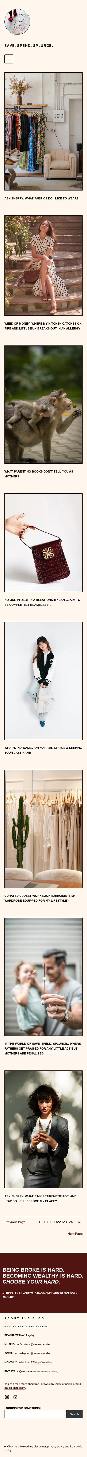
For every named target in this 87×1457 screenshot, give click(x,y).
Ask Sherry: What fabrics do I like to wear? (41, 198)
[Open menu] (8, 58)
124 (70, 1222)
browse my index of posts (56, 1383)
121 (52, 1222)
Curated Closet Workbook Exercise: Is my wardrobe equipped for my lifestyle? (40, 898)
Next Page (75, 1234)
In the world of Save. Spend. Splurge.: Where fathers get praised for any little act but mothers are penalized (42, 1048)
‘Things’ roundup (42, 1362)
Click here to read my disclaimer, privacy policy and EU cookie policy (43, 1448)
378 (80, 1222)
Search (74, 1414)
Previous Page (14, 1222)
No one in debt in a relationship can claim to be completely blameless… (42, 602)
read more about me (27, 1383)
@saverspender (40, 1344)
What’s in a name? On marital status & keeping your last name (43, 750)
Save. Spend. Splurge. (28, 45)
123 (64, 1222)
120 (46, 1222)
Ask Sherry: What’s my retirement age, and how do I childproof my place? (40, 1199)
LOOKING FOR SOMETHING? (22, 1408)
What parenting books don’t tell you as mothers (38, 474)
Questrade (25, 1371)
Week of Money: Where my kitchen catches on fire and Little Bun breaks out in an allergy (43, 326)
